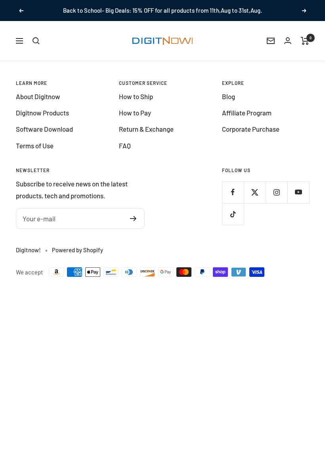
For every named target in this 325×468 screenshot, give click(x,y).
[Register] (133, 218)
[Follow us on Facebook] (233, 192)
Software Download (44, 129)
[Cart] (305, 41)
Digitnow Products (42, 113)
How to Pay (135, 113)
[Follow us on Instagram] (276, 192)
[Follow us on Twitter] (255, 192)
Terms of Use (35, 146)
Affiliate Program (246, 113)
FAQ (125, 146)
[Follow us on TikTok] (233, 214)
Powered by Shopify (77, 249)
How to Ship (136, 96)
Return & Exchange (146, 129)
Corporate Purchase (250, 129)
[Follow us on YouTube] (298, 192)
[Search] (36, 40)
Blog (228, 96)
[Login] (287, 40)
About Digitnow (38, 96)
